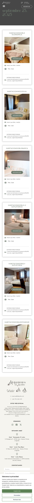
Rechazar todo (17, 499)
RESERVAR (17, 58)
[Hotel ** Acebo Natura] (17, 454)
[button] (4, 6)
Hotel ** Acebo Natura (17, 457)
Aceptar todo (17, 491)
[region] (17, 488)
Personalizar (17, 495)
